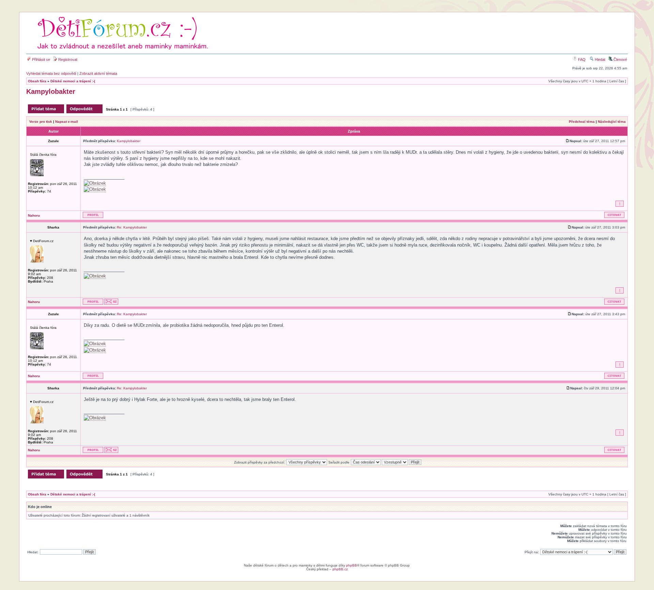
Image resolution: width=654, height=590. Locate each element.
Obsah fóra (37, 81)
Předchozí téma (582, 121)
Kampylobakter (50, 91)
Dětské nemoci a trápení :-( (72, 81)
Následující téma (612, 121)
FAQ (581, 59)
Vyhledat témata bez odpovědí (51, 73)
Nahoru (34, 215)
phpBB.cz (340, 569)
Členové (619, 59)
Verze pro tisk (40, 121)
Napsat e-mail (66, 121)
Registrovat (67, 59)
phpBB (351, 565)
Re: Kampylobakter (132, 227)
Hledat (599, 59)
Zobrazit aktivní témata (98, 73)
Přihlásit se (40, 59)
